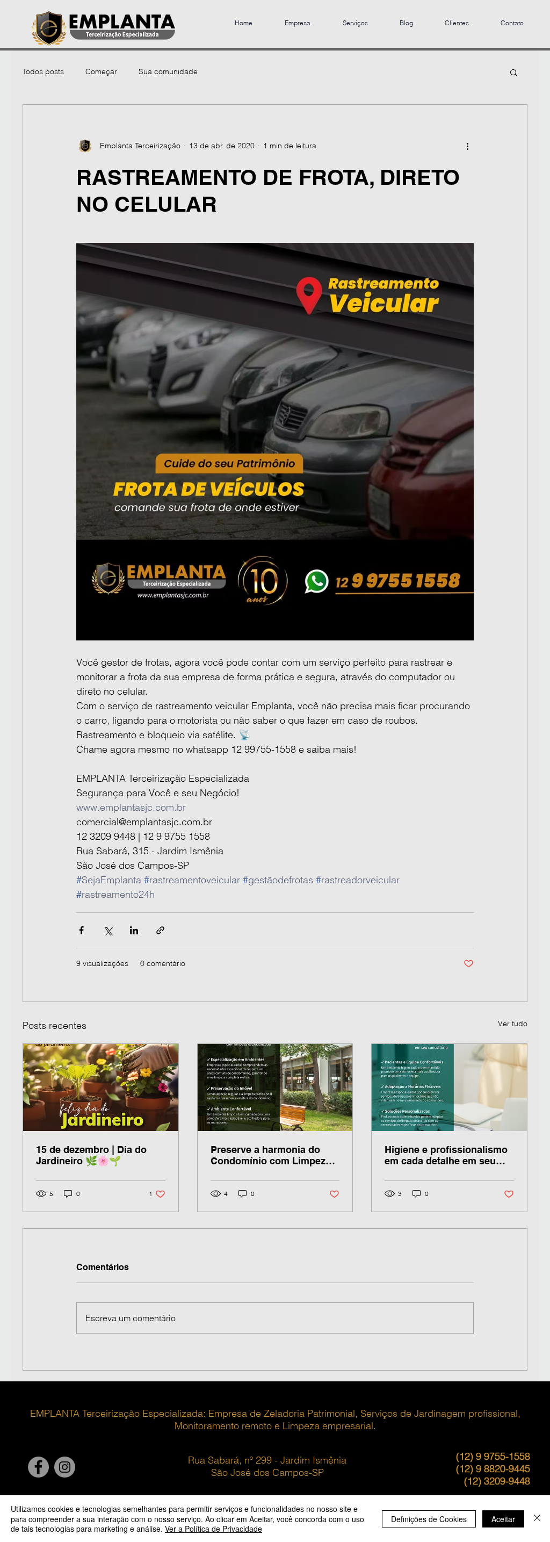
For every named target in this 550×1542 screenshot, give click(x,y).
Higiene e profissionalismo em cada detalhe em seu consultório (446, 1155)
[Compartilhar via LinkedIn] (134, 930)
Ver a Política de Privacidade (213, 1528)
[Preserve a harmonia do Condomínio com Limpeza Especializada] (275, 1087)
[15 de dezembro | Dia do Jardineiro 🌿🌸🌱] (100, 1087)
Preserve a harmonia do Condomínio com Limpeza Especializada (271, 1155)
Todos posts (43, 71)
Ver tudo (512, 1023)
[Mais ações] (467, 145)
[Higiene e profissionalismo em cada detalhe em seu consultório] (449, 1087)
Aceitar (503, 1519)
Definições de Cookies (429, 1519)
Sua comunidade (168, 71)
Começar (101, 71)
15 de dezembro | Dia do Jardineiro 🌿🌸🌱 (91, 1155)
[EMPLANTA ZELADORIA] (38, 1467)
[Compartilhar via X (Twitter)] (108, 930)
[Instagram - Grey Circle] (64, 1467)
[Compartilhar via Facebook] (81, 930)
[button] (514, 72)
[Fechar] (537, 1518)
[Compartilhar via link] (160, 930)
